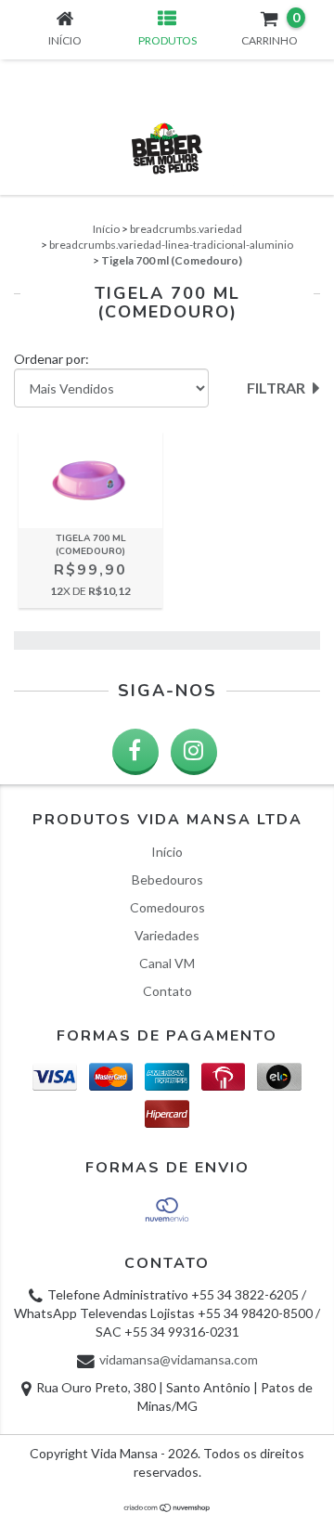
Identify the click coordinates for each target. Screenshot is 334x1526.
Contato (167, 991)
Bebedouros (167, 879)
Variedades (167, 935)
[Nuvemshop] (167, 1508)
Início (106, 229)
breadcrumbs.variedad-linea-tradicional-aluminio (171, 245)
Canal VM (167, 963)
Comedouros (167, 907)
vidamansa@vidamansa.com (178, 1359)
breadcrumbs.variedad (186, 229)
